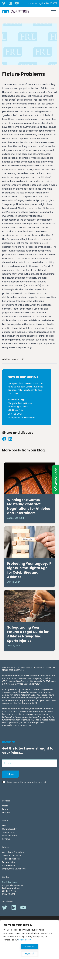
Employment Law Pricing (14, 868)
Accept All (29, 946)
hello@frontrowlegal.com (21, 417)
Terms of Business (11, 858)
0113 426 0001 (50, 3)
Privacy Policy (8, 862)
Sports (5, 809)
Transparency (9, 832)
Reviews (6, 839)
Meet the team (9, 835)
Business (6, 812)
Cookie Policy (8, 865)
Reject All (29, 953)
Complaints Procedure (13, 852)
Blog (4, 825)
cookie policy (24, 939)
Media (5, 805)
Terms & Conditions (11, 855)
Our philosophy (9, 829)
